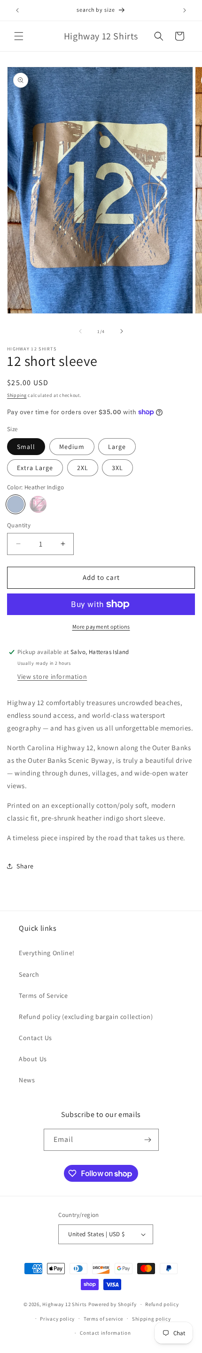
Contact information (105, 1333)
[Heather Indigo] (15, 504)
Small (26, 446)
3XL (117, 468)
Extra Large (35, 468)
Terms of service (103, 1318)
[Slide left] (80, 331)
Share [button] (25, 866)
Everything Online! (47, 953)
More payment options (101, 626)
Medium (72, 446)
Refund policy (162, 1304)
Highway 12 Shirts (64, 1304)
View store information (52, 676)
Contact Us (35, 1038)
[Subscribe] (148, 1140)
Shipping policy (151, 1318)
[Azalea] (38, 504)
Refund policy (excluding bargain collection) (86, 1016)
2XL (82, 468)
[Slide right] (121, 331)
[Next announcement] (184, 10)
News (27, 1080)
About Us (33, 1059)
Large (117, 446)
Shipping (17, 395)
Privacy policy (57, 1318)
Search (29, 974)
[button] (18, 36)
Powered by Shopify (112, 1304)
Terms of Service (43, 995)
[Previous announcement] (17, 10)
